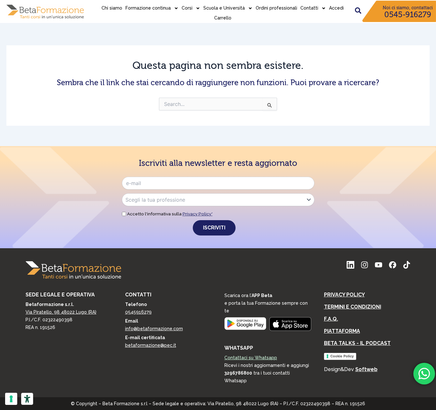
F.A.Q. (331, 319)
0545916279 (138, 312)
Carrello (222, 17)
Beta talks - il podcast (357, 343)
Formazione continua (148, 8)
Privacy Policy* (198, 213)
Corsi (187, 8)
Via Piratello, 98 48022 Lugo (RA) (61, 312)
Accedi (336, 8)
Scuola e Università (224, 8)
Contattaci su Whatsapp (250, 357)
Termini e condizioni (352, 307)
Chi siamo (111, 8)
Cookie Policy (342, 356)
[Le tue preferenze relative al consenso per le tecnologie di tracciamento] (11, 399)
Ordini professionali (276, 8)
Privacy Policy (344, 295)
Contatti (309, 8)
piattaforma (342, 331)
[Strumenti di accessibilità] (27, 399)
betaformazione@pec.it (150, 345)
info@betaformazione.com (154, 328)
